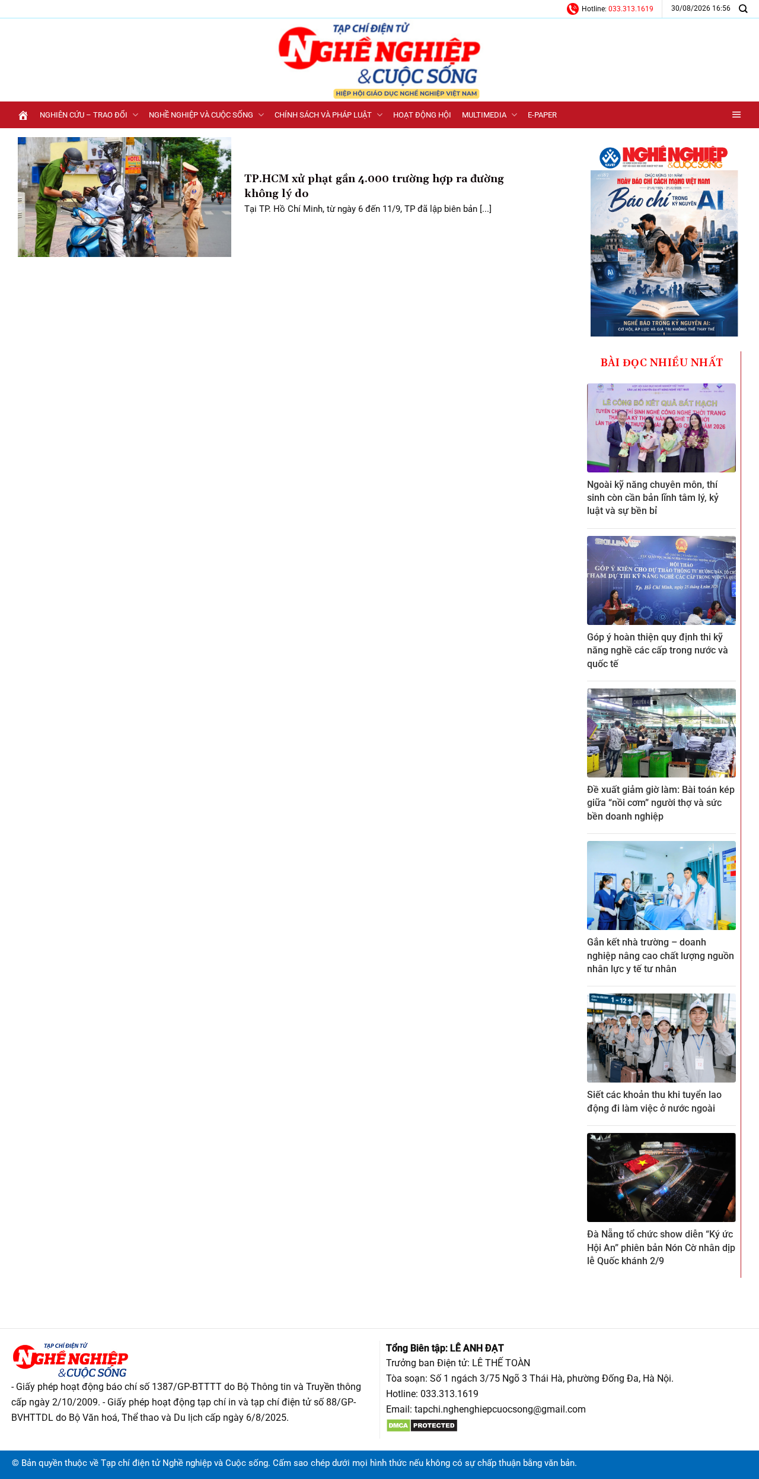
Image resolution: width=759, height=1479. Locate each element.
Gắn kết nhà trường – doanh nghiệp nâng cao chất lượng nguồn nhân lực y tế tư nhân (660, 956)
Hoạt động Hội (422, 114)
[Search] (743, 9)
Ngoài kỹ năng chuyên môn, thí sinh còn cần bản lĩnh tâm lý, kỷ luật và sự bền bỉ (653, 498)
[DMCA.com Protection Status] (422, 1424)
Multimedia (484, 114)
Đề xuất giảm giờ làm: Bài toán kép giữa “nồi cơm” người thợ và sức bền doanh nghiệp (661, 803)
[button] (736, 114)
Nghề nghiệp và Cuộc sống (201, 114)
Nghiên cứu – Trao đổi (83, 114)
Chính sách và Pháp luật (323, 114)
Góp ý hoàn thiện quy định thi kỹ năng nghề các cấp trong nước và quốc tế (657, 650)
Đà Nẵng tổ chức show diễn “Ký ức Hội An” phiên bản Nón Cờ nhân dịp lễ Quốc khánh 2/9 (661, 1248)
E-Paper (542, 114)
